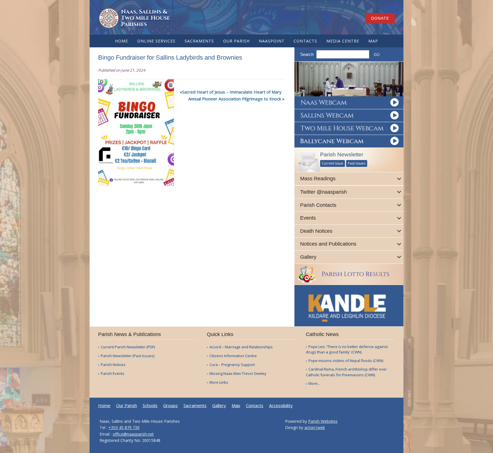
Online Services (156, 41)
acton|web (314, 427)
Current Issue (332, 163)
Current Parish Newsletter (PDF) (128, 347)
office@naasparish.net (133, 434)
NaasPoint (271, 41)
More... (314, 383)
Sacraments (199, 41)
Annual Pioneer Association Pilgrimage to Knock (234, 99)
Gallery (219, 405)
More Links (218, 382)
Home (121, 41)
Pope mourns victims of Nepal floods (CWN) (345, 360)
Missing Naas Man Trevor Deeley (237, 373)
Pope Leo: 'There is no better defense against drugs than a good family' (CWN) (347, 349)
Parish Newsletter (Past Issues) (127, 356)
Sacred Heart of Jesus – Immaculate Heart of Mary (232, 92)
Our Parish (236, 41)
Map (373, 41)
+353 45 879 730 (124, 427)
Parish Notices (113, 365)
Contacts (305, 41)
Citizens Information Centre (233, 356)
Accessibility (281, 405)
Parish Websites (323, 421)
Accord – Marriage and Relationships (241, 347)
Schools (150, 405)
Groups (170, 405)
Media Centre (342, 41)
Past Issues (356, 163)
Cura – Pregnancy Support (232, 365)
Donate (380, 18)
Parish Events (112, 373)
